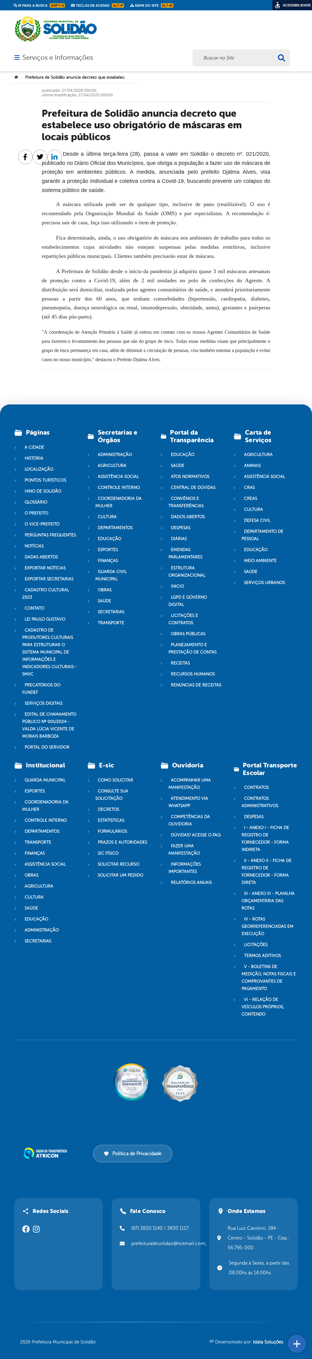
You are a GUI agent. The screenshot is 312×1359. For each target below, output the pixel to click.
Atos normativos (190, 476)
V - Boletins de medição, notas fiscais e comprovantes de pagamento (269, 977)
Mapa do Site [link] (153, 5)
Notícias (34, 546)
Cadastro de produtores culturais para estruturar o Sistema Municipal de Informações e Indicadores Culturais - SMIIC (49, 652)
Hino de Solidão (43, 491)
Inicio (177, 586)
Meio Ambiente (260, 560)
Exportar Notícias (45, 568)
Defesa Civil (257, 520)
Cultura (107, 516)
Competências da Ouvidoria (189, 820)
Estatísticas (111, 820)
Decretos (108, 809)
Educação (109, 538)
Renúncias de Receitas (196, 685)
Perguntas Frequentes (50, 535)
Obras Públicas (188, 633)
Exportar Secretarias (49, 579)
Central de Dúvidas (193, 487)
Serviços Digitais (43, 703)
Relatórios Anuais (191, 882)
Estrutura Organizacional (186, 572)
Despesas (180, 527)
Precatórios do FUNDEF (41, 689)
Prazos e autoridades (122, 842)
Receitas (180, 663)
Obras (105, 590)
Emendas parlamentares (185, 553)
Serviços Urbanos (264, 582)
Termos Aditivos (262, 955)
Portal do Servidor (47, 747)
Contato (34, 608)
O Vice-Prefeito (42, 524)
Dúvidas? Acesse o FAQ (196, 835)
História (34, 458)
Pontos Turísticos (45, 480)
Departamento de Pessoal (262, 535)
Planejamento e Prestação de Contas (192, 648)
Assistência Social (118, 476)
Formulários (112, 831)
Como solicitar (115, 780)
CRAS (249, 487)
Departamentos (115, 527)
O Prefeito (36, 513)
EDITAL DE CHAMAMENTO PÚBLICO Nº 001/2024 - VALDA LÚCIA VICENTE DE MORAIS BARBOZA (49, 725)
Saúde (104, 601)
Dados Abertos (188, 516)
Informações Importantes (184, 868)
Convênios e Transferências (186, 502)
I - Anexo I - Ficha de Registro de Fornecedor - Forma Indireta (265, 838)
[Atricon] (46, 1153)
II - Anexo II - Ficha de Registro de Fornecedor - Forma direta (267, 871)
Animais (252, 465)
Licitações (256, 944)
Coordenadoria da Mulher (118, 502)
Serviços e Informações (58, 57)
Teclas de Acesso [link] (99, 5)
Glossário (36, 502)
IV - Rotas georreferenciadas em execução (267, 926)
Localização (39, 469)
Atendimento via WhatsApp (188, 802)
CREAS (250, 498)
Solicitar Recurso (118, 864)
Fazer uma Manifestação (184, 850)
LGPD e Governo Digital (187, 601)
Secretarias (111, 612)
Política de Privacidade (136, 1153)
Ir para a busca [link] (40, 5)
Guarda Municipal (45, 780)
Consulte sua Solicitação (111, 795)
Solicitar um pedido (120, 875)
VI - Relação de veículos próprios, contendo (263, 1006)
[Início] (16, 77)
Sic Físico (108, 853)
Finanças (108, 560)
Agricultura (112, 465)
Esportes (108, 549)
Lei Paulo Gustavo (45, 619)
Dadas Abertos (41, 557)
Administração (115, 454)
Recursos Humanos (193, 674)
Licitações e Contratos (183, 619)
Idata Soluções (268, 1342)
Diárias (179, 538)
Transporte (111, 623)
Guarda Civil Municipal (111, 575)
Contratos (256, 787)
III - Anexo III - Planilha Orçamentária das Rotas (268, 900)
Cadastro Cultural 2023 (45, 593)
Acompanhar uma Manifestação (189, 784)
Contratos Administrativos (260, 802)
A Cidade (34, 447)
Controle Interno (119, 487)
